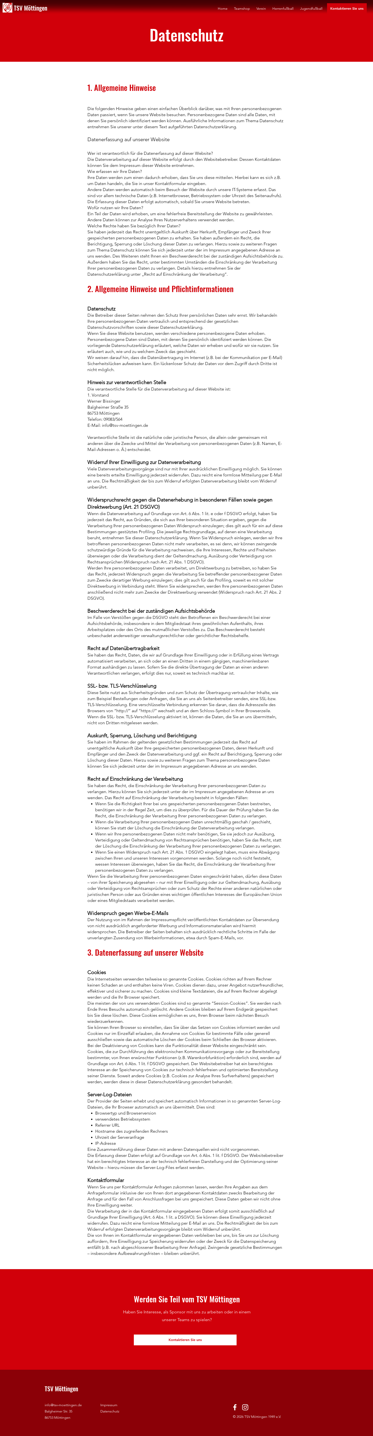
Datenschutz (109, 1411)
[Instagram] (245, 1407)
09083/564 (113, 419)
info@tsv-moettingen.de (125, 425)
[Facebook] (235, 1407)
